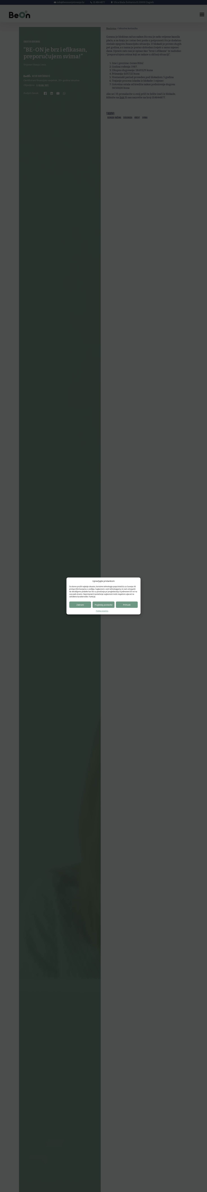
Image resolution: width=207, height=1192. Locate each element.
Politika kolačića (102, 611)
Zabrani (80, 604)
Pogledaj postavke (103, 604)
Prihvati (127, 604)
